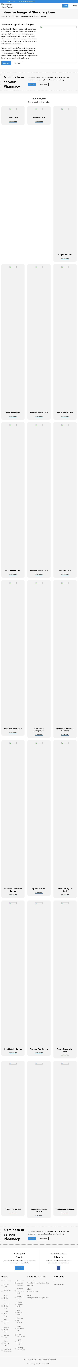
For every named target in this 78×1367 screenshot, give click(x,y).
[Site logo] (8, 6)
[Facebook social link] (2, 1)
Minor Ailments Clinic (6, 1322)
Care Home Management (8, 1350)
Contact (18, 63)
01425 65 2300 (43, 84)
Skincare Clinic (6, 1336)
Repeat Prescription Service (20, 1342)
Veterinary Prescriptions (21, 1349)
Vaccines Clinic (6, 1285)
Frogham (16, 16)
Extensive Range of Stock (20, 1304)
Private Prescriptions (21, 1335)
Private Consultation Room (20, 1328)
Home (3, 16)
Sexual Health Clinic (6, 1314)
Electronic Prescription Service (20, 1291)
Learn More (13, 121)
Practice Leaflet (58, 1284)
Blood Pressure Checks (6, 1343)
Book (65, 6)
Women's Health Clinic (6, 1306)
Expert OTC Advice (20, 1298)
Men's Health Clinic (6, 1298)
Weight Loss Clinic (8, 1291)
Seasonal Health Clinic (6, 1329)
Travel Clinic (7, 1281)
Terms (55, 1281)
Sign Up (31, 84)
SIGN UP (19, 1268)
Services (6, 63)
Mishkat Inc (46, 1364)
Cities (9, 16)
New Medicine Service (19, 1312)
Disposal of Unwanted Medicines (20, 1283)
